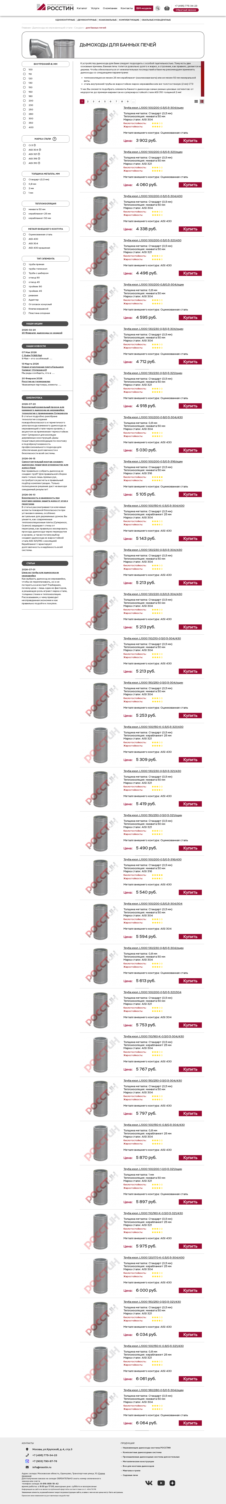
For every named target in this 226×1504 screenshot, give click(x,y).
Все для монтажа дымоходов (138, 1466)
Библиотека (34, 397)
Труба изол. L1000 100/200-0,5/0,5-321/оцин (152, 151)
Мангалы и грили (131, 1470)
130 (30, 82)
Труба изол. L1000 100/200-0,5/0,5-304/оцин (153, 107)
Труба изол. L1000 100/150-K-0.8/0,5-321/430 (153, 1346)
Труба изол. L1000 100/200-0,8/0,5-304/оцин (153, 284)
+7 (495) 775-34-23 (186, 5)
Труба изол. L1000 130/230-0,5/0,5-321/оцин (152, 373)
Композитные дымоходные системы (142, 1452)
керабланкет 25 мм (40, 213)
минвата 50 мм (37, 209)
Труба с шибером (38, 273)
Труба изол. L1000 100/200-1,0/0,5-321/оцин (152, 1169)
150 (30, 87)
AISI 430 (33, 239)
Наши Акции (34, 323)
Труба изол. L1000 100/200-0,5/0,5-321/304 (152, 992)
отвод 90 (34, 277)
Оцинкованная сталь (40, 234)
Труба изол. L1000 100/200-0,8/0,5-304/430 (153, 417)
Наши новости (36, 346)
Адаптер (34, 299)
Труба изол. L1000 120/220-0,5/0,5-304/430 (152, 594)
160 (31, 91)
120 (30, 78)
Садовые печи (130, 1475)
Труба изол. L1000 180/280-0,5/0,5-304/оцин (153, 1390)
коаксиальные (108, 20)
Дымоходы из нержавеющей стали (52, 27)
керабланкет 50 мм (40, 218)
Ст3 (31, 145)
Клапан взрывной (38, 308)
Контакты (127, 8)
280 (31, 114)
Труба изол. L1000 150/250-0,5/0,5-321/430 (152, 1301)
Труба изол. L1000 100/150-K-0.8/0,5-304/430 (154, 1124)
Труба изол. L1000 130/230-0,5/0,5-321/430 (152, 771)
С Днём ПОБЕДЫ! (32, 355)
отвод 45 (34, 282)
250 (31, 109)
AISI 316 (33, 158)
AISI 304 (33, 149)
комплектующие (129, 20)
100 (31, 69)
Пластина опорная (39, 313)
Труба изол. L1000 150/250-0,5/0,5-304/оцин (153, 682)
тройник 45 (35, 291)
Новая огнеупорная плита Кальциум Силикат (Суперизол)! (43, 368)
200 (31, 100)
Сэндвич (79, 27)
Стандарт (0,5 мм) (39, 179)
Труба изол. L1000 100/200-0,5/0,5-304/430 (152, 196)
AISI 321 (33, 154)
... (133, 101)
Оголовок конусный (40, 304)
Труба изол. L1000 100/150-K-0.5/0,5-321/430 (153, 726)
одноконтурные (65, 20)
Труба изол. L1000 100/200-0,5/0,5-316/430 (152, 859)
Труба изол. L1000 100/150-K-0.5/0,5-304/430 (153, 505)
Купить (190, 140)
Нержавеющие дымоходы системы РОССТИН (147, 1447)
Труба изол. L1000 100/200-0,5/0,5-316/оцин (153, 461)
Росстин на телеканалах (36, 381)
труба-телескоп (38, 268)
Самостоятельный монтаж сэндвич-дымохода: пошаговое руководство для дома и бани (45, 464)
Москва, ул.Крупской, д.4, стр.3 (52, 1449)
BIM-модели (143, 8)
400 (31, 127)
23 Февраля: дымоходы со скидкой (42, 332)
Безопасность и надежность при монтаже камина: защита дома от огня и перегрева (45, 501)
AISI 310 (33, 163)
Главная (26, 27)
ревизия (33, 295)
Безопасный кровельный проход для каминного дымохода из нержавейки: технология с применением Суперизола (45, 410)
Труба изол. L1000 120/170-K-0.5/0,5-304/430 (153, 1257)
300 (31, 118)
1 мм (31, 192)
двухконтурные (87, 20)
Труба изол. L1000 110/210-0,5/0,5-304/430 (152, 638)
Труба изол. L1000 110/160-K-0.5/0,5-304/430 (153, 1036)
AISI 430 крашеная (39, 247)
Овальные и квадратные (156, 20)
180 (31, 96)
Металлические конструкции (138, 1461)
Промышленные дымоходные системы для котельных (151, 1457)
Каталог (82, 8)
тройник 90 (35, 286)
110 (30, 74)
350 (31, 122)
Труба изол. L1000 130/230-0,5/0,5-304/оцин (153, 328)
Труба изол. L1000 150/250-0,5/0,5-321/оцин (152, 815)
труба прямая (36, 264)
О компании (110, 8)
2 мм (31, 188)
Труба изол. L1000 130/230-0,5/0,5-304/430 (152, 549)
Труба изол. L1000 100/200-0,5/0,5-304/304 (152, 903)
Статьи (30, 563)
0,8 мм (32, 183)
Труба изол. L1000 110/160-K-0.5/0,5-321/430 (153, 1213)
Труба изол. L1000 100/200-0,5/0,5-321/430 (152, 240)
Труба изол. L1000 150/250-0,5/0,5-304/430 (152, 1080)
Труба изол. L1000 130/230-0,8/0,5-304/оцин (153, 948)
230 (31, 105)
